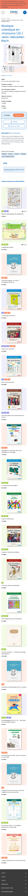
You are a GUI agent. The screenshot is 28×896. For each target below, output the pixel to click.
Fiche (8, 18)
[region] (14, 54)
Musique (4, 154)
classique (23, 154)
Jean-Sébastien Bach (8, 156)
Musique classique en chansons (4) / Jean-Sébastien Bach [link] (12, 20)
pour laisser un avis (14, 169)
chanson (10, 154)
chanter (16, 154)
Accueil (3, 18)
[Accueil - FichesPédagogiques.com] (14, 12)
